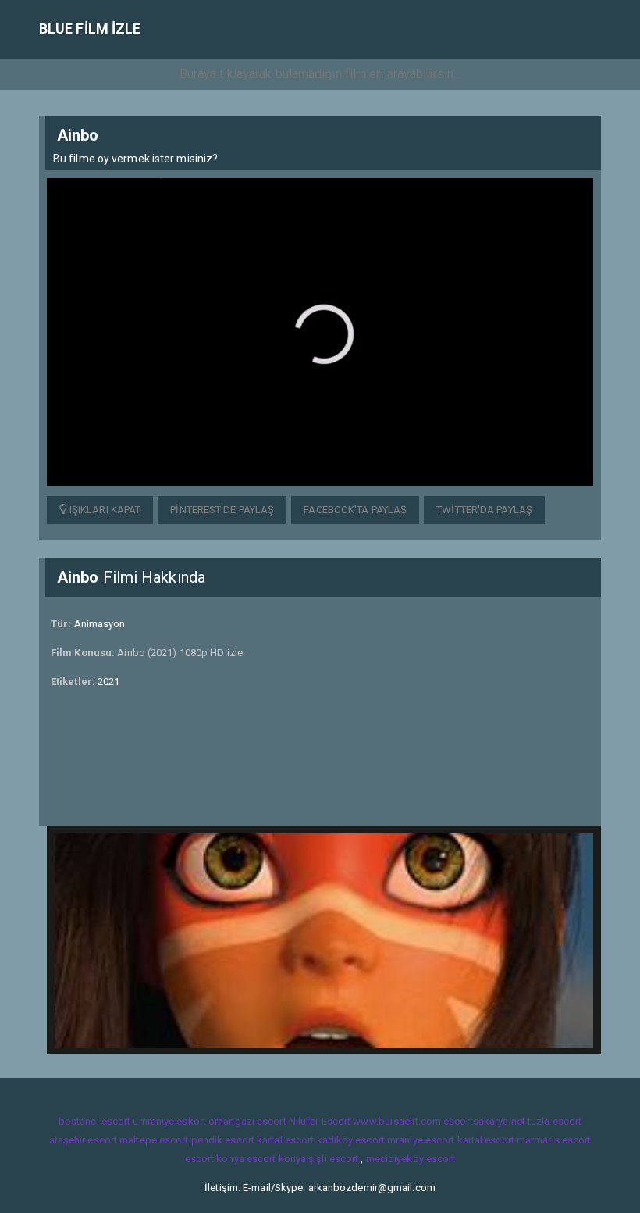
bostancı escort (95, 1121)
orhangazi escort (247, 1121)
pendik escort (222, 1140)
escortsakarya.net (484, 1121)
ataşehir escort (83, 1140)
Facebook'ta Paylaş (355, 510)
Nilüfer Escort (319, 1121)
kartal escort (285, 1140)
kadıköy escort (351, 1140)
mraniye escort (420, 1140)
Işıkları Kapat (104, 510)
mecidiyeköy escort (411, 1159)
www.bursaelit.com (397, 1121)
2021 (108, 681)
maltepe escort (153, 1140)
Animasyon (100, 624)
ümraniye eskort (169, 1121)
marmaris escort (554, 1140)
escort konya (214, 1159)
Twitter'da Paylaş (484, 510)
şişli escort (333, 1159)
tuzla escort (554, 1121)
